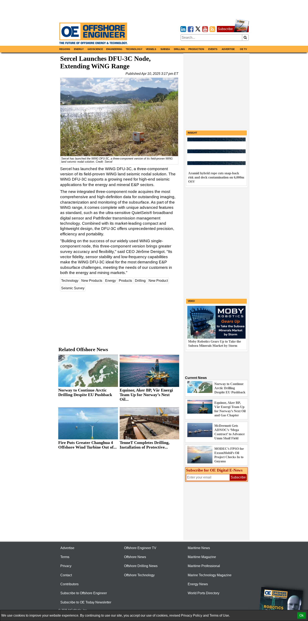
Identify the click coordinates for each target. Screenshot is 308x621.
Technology (134, 49)
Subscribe (225, 29)
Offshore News (135, 557)
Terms (64, 557)
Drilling (179, 49)
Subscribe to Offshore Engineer (83, 593)
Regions (64, 49)
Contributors (69, 584)
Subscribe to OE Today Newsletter (85, 602)
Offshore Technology (139, 575)
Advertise (228, 49)
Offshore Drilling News (141, 566)
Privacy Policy (191, 615)
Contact (66, 575)
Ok (301, 615)
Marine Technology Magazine (210, 575)
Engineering (114, 49)
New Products (91, 280)
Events (212, 49)
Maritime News (199, 548)
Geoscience (95, 49)
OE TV (243, 49)
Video (191, 301)
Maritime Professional (204, 566)
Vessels (151, 49)
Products (125, 280)
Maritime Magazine (202, 557)
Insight (192, 132)
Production (196, 49)
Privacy (65, 566)
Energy (79, 49)
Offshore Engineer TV (140, 548)
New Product (158, 280)
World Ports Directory (203, 593)
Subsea (165, 49)
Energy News (198, 584)
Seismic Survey (72, 288)
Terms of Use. (220, 615)
